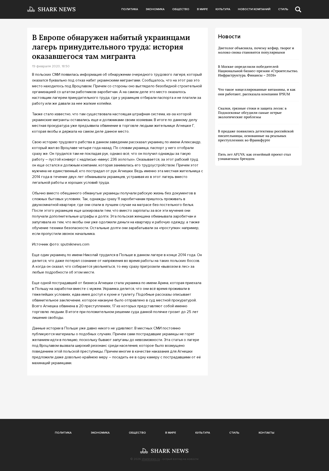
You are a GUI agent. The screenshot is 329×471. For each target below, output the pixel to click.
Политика (129, 9)
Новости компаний (254, 9)
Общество (180, 9)
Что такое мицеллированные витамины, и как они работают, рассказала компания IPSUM (257, 91)
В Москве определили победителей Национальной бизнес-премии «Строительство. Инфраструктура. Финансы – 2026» (258, 70)
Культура (223, 9)
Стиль (283, 9)
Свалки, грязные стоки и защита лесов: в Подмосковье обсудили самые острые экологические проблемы (252, 112)
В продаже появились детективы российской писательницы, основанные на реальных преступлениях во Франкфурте (256, 135)
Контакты (266, 433)
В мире (202, 9)
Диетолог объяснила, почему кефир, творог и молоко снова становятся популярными (256, 50)
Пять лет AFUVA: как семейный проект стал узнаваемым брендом (254, 156)
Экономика (155, 9)
